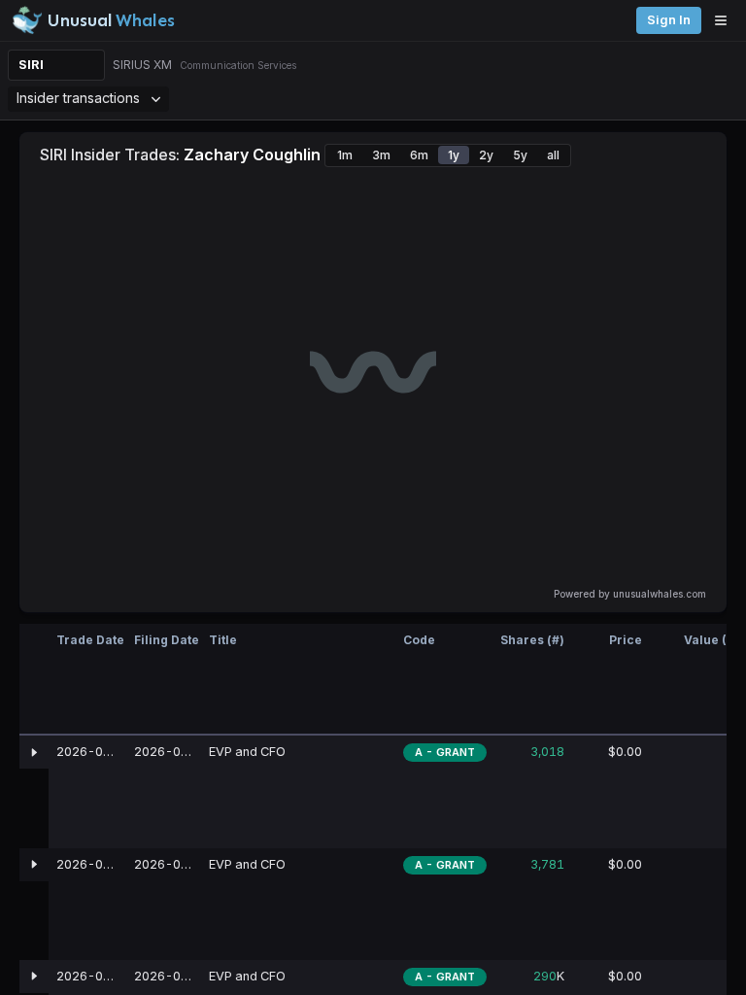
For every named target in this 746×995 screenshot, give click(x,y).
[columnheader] (34, 680)
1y (453, 155)
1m (345, 155)
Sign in (669, 20)
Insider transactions (78, 97)
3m (381, 155)
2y (486, 155)
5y (520, 155)
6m (419, 155)
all (553, 155)
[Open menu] (725, 20)
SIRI (31, 64)
